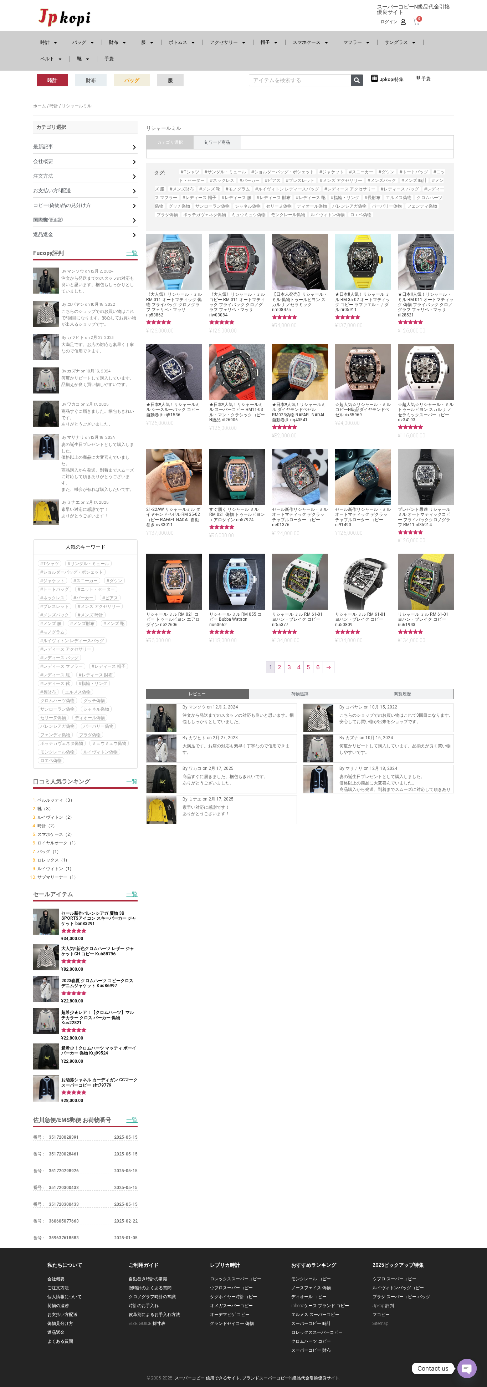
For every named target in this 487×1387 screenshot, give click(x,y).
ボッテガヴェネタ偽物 (61, 743)
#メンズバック (54, 615)
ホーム (39, 105)
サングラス (396, 42)
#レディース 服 (55, 674)
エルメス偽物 (78, 692)
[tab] (170, 142)
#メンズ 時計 (90, 615)
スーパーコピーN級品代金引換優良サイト (413, 9)
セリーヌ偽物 (53, 717)
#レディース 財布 (96, 674)
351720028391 (64, 1137)
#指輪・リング (93, 683)
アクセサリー (224, 42)
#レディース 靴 (55, 683)
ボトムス (178, 42)
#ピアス (110, 597)
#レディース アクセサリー (65, 649)
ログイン (389, 21)
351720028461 (64, 1154)
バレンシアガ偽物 (57, 726)
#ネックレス (52, 597)
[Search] (357, 80)
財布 (113, 42)
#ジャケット (52, 580)
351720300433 (64, 1187)
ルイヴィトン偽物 (100, 752)
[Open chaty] (467, 1368)
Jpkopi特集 (392, 79)
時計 (45, 42)
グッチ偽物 (94, 700)
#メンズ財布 (82, 623)
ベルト (47, 58)
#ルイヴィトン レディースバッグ (72, 640)
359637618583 (64, 1237)
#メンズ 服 (50, 623)
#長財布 (48, 692)
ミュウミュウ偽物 (109, 743)
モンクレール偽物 (57, 752)
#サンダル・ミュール (88, 563)
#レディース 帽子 (108, 666)
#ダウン (114, 580)
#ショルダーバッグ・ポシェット (71, 572)
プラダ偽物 (90, 734)
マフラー (352, 42)
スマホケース (307, 42)
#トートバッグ (54, 589)
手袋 (109, 58)
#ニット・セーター (96, 589)
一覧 (132, 1120)
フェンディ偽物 (55, 734)
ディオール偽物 (90, 717)
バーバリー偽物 (98, 726)
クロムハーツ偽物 (57, 700)
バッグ (79, 42)
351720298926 (64, 1170)
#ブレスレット (54, 606)
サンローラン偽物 (57, 709)
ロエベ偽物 (51, 760)
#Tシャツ (49, 563)
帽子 (265, 42)
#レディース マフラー (61, 666)
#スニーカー (85, 580)
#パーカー (83, 597)
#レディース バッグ (59, 657)
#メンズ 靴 (113, 623)
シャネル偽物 (96, 709)
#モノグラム (52, 632)
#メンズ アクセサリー (99, 606)
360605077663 (64, 1221)
